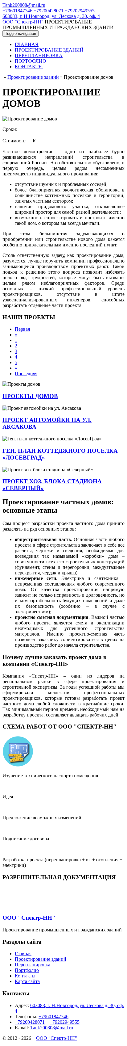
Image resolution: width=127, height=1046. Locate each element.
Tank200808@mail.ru (23, 5)
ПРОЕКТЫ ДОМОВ (30, 396)
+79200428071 (48, 10)
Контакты (25, 975)
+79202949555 (80, 10)
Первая (22, 329)
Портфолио (27, 970)
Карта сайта (27, 981)
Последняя (26, 373)
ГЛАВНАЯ (27, 44)
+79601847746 (17, 10)
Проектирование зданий (40, 959)
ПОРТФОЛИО (30, 61)
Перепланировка (32, 964)
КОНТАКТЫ (29, 66)
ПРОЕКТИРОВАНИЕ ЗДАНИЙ (49, 50)
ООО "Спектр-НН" (22, 21)
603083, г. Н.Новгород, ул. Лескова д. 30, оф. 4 (51, 16)
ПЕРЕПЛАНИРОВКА (39, 55)
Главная (23, 953)
